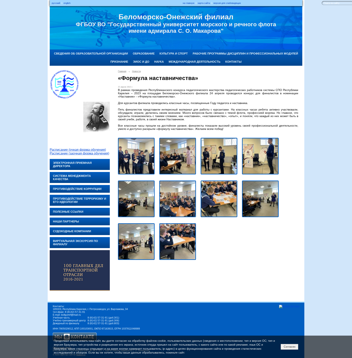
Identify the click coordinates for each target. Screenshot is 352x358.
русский (56, 3)
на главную (188, 3)
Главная (122, 71)
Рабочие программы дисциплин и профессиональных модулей (245, 53)
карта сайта (204, 3)
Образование (144, 53)
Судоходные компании (72, 231)
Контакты (233, 61)
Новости (136, 71)
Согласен (289, 346)
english (67, 3)
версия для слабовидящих (227, 3)
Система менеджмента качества (72, 177)
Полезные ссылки (68, 211)
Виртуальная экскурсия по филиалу (75, 242)
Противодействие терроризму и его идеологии (79, 200)
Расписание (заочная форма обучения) (79, 153)
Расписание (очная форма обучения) (78, 149)
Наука (159, 61)
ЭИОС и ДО (141, 61)
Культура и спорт (174, 53)
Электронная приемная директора (72, 164)
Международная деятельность (194, 61)
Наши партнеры (66, 221)
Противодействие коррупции (77, 188)
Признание (119, 61)
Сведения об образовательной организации (91, 53)
